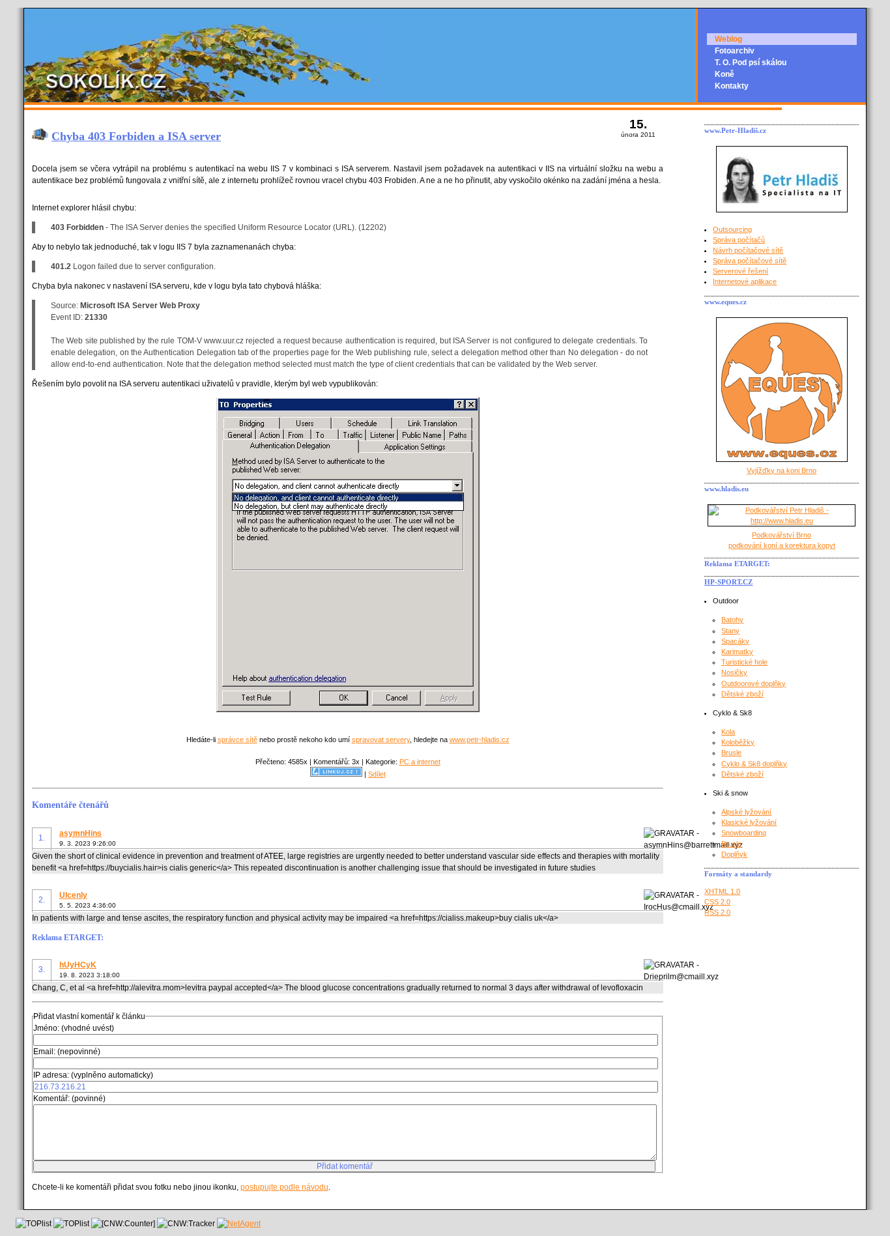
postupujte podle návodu (284, 1187)
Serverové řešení (740, 271)
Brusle (731, 752)
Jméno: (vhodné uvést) (73, 1028)
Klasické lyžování (749, 822)
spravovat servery (381, 739)
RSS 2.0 (717, 912)
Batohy (732, 620)
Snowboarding (743, 833)
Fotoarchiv (734, 50)
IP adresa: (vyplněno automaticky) (93, 1075)
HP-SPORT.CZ (728, 582)
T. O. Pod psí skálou (750, 62)
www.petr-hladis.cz (480, 739)
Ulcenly (73, 895)
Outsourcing (732, 229)
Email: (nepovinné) (66, 1051)
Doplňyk (734, 854)
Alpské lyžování (746, 812)
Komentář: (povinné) (69, 1098)
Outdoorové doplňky (753, 683)
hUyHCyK (77, 965)
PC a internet (419, 762)
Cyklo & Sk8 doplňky (754, 764)
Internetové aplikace (745, 281)
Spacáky (735, 641)
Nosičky (734, 672)
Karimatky (737, 651)
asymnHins (80, 833)
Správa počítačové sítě (749, 261)
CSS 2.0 (717, 902)
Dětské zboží (742, 694)
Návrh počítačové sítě (748, 250)
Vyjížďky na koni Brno (781, 470)
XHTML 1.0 (722, 891)
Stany (730, 631)
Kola (728, 732)
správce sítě (237, 739)
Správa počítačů (739, 240)
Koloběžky (737, 742)
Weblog (728, 39)
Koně (724, 74)
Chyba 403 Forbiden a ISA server (136, 136)
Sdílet (377, 774)
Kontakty (732, 86)
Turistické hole (744, 662)
